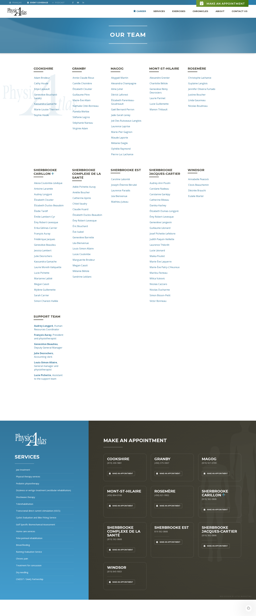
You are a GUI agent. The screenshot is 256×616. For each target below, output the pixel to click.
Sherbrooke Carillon (215, 493)
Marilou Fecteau (158, 272)
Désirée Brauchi (197, 190)
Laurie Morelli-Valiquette (47, 267)
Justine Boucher (197, 94)
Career (141, 11)
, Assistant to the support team (48, 377)
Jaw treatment (23, 469)
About (220, 11)
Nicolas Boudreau (198, 106)
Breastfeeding (23, 545)
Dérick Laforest (119, 94)
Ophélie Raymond (121, 148)
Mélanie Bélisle (81, 271)
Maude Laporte (119, 137)
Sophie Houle (41, 115)
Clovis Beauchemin (198, 184)
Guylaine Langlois (198, 83)
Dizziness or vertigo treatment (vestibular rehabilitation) (43, 490)
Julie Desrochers (43, 256)
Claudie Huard (80, 209)
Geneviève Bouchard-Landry (45, 96)
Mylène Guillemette (45, 289)
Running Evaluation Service (29, 551)
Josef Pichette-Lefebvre (162, 233)
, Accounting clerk (44, 355)
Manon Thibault (158, 109)
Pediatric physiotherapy (27, 483)
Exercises (178, 11)
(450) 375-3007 (161, 463)
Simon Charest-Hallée (46, 301)
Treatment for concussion (28, 565)
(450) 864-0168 (114, 495)
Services (159, 11)
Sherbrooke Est (171, 527)
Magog (209, 459)
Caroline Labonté (120, 179)
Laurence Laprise (120, 126)
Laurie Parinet (157, 98)
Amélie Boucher (81, 192)
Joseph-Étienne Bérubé (124, 184)
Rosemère (164, 491)
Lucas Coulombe (82, 254)
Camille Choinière (82, 83)
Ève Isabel (78, 231)
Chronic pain (22, 558)
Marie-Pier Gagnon (121, 132)
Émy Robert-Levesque (46, 222)
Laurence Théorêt (159, 244)
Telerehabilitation (24, 504)
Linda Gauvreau (196, 100)
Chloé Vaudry (80, 203)
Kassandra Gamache (45, 103)
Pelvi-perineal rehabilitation (29, 538)
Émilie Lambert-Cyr (44, 216)
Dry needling (22, 572)
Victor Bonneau (158, 301)
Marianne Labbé (43, 278)
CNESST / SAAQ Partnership (29, 579)
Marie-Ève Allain (82, 100)
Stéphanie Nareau (83, 122)
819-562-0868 (161, 531)
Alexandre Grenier (160, 77)
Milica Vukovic (157, 278)
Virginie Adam (80, 128)
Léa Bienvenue (81, 243)
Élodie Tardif (41, 211)
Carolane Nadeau (159, 188)
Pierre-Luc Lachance (122, 154)
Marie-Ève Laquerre (161, 261)
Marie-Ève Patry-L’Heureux (165, 267)
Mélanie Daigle (119, 143)
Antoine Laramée (43, 188)
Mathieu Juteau (119, 201)
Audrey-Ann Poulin (160, 183)
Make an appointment (225, 3)
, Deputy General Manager (48, 345)
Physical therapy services (28, 476)
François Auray (42, 233)
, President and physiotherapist (48, 336)
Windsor (116, 567)
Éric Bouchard (80, 226)
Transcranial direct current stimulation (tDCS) (38, 510)
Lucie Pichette (41, 272)
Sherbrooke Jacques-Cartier (219, 529)
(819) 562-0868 (209, 499)
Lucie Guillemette (159, 103)
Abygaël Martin (119, 77)
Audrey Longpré (43, 194)
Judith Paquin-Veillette (162, 239)
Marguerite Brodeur (84, 259)
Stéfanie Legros (81, 117)
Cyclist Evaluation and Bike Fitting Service (36, 517)
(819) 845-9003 (114, 571)
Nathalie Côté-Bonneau (86, 106)
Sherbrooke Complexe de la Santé (123, 531)
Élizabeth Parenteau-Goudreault (123, 102)
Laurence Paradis (120, 190)
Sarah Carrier (41, 295)
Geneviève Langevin (161, 222)
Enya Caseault (42, 89)
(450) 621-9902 (161, 495)
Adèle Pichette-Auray (84, 186)
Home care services (25, 531)
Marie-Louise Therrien (46, 109)
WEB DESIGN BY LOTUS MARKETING (236, 596)
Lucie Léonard (157, 250)
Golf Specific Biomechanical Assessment (35, 524)
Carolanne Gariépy (160, 194)
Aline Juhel (117, 89)
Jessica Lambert (42, 250)
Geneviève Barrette (83, 237)
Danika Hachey (158, 205)
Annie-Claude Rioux (83, 77)
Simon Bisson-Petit (160, 295)
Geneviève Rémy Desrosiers (159, 90)
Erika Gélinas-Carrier (45, 228)
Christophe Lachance (199, 77)
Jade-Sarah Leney (120, 115)
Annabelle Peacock (198, 179)
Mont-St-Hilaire (124, 491)
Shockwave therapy (25, 497)
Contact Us (239, 11)
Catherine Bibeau (159, 199)
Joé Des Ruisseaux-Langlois (126, 120)
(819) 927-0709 (209, 463)
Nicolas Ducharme (160, 289)
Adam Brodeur (42, 77)
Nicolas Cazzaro (158, 284)
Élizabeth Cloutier (82, 89)
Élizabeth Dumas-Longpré (164, 211)
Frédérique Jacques (44, 239)
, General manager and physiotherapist (46, 366)
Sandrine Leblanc (82, 276)
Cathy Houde (41, 83)
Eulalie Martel (195, 196)
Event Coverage (39, 2)
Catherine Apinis (82, 198)
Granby (162, 459)
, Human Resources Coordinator (48, 327)
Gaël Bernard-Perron (122, 109)
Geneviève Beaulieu (45, 244)
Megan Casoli (41, 284)
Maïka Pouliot (157, 256)
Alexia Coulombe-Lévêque (48, 183)
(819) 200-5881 (114, 463)
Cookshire (118, 459)
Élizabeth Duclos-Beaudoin (49, 205)
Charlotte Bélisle (159, 83)
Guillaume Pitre (81, 94)
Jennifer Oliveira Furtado (201, 89)
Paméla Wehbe (81, 111)
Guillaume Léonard (160, 228)
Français (16, 2)
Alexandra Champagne (123, 83)
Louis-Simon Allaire (83, 248)
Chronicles (200, 11)
